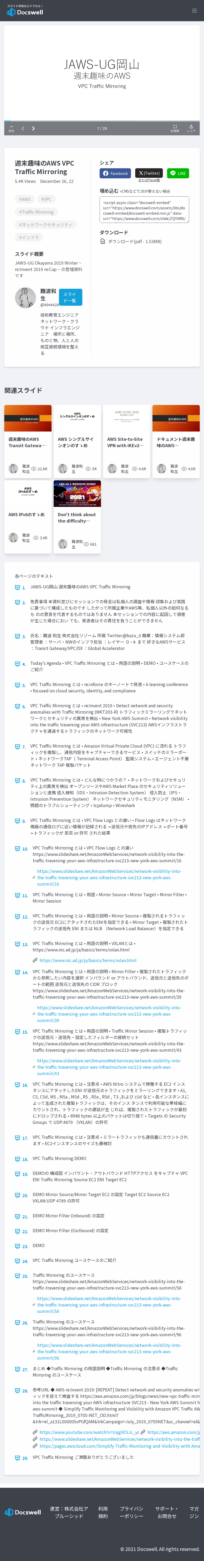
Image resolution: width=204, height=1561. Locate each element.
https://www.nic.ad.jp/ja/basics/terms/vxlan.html (88, 960)
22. (25, 1231)
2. (24, 602)
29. (25, 1458)
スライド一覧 (69, 297)
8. (24, 781)
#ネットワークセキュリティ (46, 224)
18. (25, 1159)
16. (25, 1085)
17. (25, 1138)
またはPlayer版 (149, 180)
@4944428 (49, 304)
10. (25, 849)
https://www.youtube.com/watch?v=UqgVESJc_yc (89, 1432)
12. (25, 916)
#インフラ (29, 237)
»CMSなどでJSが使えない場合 (145, 191)
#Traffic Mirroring (36, 212)
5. (24, 685)
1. (24, 587)
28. (25, 1390)
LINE (182, 173)
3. (24, 636)
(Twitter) (152, 173)
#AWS (25, 199)
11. (25, 895)
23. (25, 1246)
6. (24, 706)
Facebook (119, 173)
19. (25, 1174)
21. (25, 1216)
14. (25, 972)
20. (25, 1195)
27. (25, 1369)
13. (25, 944)
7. (24, 747)
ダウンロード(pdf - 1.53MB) (135, 241)
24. (25, 1261)
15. (25, 1032)
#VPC (46, 199)
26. (25, 1322)
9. (24, 821)
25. (25, 1276)
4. (24, 664)
